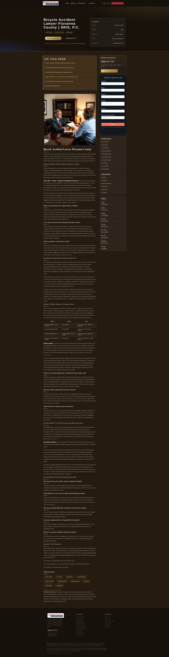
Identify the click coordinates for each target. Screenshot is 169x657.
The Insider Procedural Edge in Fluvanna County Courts (60, 67)
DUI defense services (52, 438)
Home (67, 3)
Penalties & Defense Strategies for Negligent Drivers (59, 72)
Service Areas (81, 3)
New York (103, 235)
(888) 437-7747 (106, 3)
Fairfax (102, 202)
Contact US (92, 3)
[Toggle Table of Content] (95, 57)
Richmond (103, 219)
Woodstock (103, 241)
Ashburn (103, 207)
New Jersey (104, 230)
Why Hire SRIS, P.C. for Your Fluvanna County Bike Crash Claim (62, 76)
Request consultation (117, 3)
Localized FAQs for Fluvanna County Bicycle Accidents (59, 81)
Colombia (103, 246)
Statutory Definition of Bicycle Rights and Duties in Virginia (60, 63)
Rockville (103, 224)
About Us (73, 3)
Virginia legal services (67, 255)
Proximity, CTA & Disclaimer (53, 86)
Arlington (103, 213)
